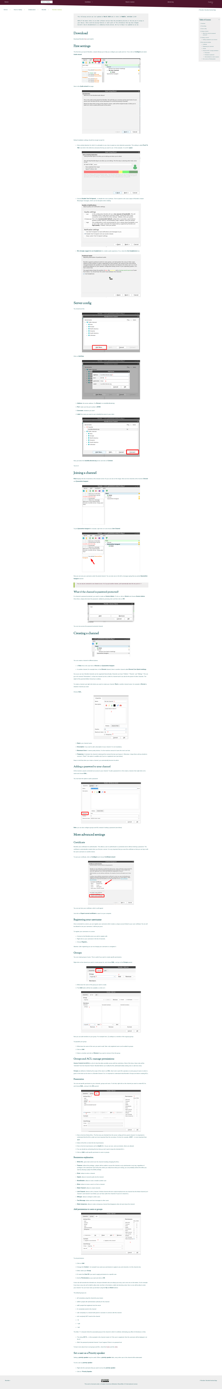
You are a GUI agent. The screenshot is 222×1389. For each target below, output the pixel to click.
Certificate (205, 44)
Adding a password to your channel (210, 39)
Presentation (207, 52)
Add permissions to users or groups (212, 56)
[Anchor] (89, 33)
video (116, 1347)
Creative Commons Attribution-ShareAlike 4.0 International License (119, 1384)
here (85, 39)
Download (203, 23)
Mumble (7, 1380)
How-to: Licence (130, 2)
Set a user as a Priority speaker (209, 58)
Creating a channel (205, 37)
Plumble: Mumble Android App (207, 10)
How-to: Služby (46, 2)
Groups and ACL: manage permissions (210, 50)
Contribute (88, 2)
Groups (204, 48)
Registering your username (208, 46)
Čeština (210, 2)
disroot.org (171, 2)
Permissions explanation (209, 54)
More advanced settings (206, 42)
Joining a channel (204, 31)
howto (108, 1347)
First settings (203, 26)
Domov (6, 2)
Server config (203, 28)
